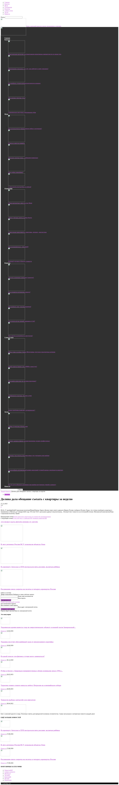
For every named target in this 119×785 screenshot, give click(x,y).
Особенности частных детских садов (20, 395)
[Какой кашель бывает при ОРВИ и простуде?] (16, 365)
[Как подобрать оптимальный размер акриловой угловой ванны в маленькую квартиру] (16, 468)
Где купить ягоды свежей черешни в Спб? (21, 321)
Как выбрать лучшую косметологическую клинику (24, 83)
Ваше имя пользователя (25, 596)
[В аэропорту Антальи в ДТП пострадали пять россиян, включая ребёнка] (12, 563)
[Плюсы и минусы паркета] (16, 141)
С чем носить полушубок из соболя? (19, 187)
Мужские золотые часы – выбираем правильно (23, 158)
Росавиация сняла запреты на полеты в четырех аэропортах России (28, 589)
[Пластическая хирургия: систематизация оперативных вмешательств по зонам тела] (16, 52)
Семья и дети (8, 10)
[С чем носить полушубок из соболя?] (16, 185)
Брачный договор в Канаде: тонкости (20, 261)
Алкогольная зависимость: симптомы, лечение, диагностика (27, 232)
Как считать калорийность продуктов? (20, 336)
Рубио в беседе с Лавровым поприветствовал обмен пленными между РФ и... (32, 671)
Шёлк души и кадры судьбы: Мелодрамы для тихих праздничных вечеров (31, 352)
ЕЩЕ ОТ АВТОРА (31, 522)
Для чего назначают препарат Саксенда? (21, 277)
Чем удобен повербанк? (15, 172)
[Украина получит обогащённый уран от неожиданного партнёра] (5, 638)
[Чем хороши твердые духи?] (16, 96)
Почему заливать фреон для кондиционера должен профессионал (29, 441)
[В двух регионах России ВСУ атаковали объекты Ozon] (12, 541)
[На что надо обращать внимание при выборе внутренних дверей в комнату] (16, 483)
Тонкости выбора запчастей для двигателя (18, 700)
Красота (7, 4)
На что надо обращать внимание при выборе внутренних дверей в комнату (32, 484)
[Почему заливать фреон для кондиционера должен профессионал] (16, 439)
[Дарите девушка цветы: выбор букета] (16, 216)
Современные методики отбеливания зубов (22, 112)
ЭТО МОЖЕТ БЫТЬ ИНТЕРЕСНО (13, 522)
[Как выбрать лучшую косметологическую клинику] (16, 81)
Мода (6, 5)
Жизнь (7, 773)
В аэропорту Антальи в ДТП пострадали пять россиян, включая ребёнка (30, 567)
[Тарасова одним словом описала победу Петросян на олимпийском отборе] (5, 682)
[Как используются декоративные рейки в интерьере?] (16, 127)
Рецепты (7, 9)
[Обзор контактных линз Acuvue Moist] (16, 201)
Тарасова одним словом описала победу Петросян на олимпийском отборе (31, 685)
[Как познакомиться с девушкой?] (16, 245)
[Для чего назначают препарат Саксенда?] (16, 276)
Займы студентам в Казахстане (18, 426)
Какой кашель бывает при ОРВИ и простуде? (22, 366)
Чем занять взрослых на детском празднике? (22, 381)
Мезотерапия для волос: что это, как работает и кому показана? (28, 69)
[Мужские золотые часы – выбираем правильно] (16, 156)
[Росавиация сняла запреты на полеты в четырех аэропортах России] (12, 585)
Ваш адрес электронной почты (27, 607)
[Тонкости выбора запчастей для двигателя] (5, 696)
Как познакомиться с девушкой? (18, 247)
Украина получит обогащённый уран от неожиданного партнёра (27, 642)
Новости (7, 14)
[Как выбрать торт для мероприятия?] (16, 305)
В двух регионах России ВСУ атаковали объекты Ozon (23, 544)
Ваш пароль (21, 598)
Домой (3, 491)
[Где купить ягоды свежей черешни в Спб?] (16, 319)
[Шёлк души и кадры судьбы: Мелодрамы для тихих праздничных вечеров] (16, 350)
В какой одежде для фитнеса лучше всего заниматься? (23, 656)
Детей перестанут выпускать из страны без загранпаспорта (32, 516)
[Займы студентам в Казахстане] (16, 425)
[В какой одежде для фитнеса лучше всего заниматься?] (5, 653)
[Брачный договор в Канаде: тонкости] (16, 259)
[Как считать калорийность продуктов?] (16, 334)
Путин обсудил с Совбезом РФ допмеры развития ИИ (29, 518)
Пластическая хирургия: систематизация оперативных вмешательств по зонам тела (34, 54)
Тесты (6, 12)
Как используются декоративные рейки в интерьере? (25, 128)
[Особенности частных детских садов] (16, 394)
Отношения (8, 7)
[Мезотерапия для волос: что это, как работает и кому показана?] (16, 67)
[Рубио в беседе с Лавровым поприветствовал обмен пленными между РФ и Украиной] (5, 667)
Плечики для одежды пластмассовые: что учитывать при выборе (28, 455)
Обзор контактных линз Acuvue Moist (20, 203)
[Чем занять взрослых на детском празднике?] (16, 379)
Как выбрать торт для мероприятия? (19, 306)
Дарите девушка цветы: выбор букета (20, 217)
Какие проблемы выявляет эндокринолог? (21, 410)
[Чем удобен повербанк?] (16, 170)
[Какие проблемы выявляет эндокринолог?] (16, 408)
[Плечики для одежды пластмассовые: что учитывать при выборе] (16, 454)
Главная (6, 2)
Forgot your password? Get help (10, 602)
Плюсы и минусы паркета (16, 143)
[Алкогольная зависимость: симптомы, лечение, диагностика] (16, 230)
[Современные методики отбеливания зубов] (16, 111)
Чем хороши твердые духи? (17, 98)
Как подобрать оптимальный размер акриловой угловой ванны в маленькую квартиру (35, 470)
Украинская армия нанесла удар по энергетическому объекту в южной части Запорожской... (38, 627)
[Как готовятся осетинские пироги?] (16, 290)
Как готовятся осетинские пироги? (19, 292)
